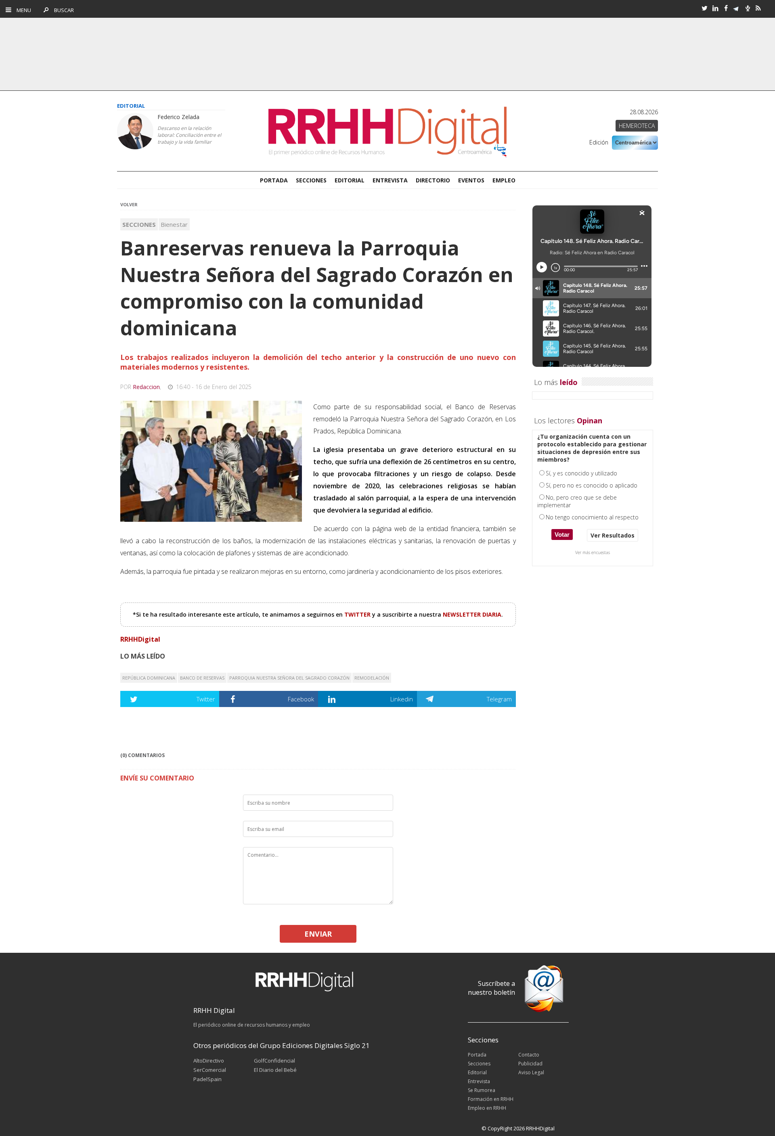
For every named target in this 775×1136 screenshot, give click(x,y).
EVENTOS (471, 180)
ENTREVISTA (390, 180)
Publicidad (530, 1063)
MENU (22, 10)
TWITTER (358, 614)
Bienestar (174, 224)
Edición (598, 142)
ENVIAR (318, 934)
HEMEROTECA (637, 126)
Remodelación (371, 678)
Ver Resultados (613, 535)
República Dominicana (148, 678)
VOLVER (129, 204)
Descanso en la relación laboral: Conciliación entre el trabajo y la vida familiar (189, 135)
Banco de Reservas (202, 678)
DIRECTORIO (433, 180)
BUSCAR (61, 10)
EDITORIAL (349, 180)
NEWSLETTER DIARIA (472, 614)
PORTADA (274, 180)
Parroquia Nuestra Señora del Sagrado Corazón (289, 678)
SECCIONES (311, 180)
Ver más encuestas (592, 552)
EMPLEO (503, 180)
